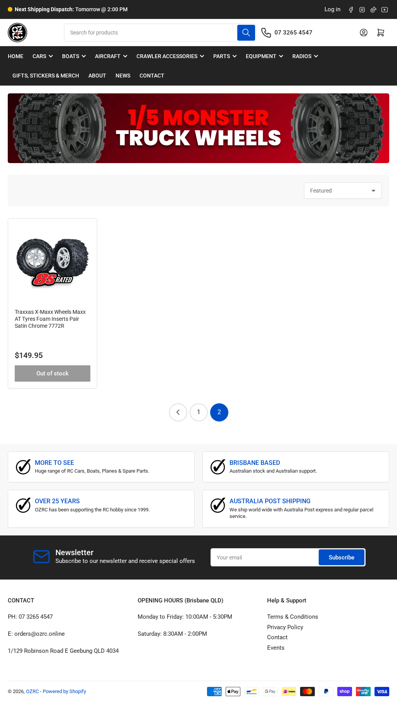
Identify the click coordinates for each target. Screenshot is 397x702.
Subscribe (341, 557)
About (97, 75)
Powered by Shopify (64, 691)
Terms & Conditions (292, 616)
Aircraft (108, 56)
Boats (70, 56)
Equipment (261, 56)
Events (276, 647)
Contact (152, 75)
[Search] (246, 32)
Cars (39, 56)
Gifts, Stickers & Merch (45, 75)
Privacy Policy (285, 627)
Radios (301, 56)
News (123, 75)
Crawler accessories (166, 56)
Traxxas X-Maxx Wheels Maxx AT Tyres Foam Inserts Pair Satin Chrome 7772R (50, 319)
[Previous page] (178, 412)
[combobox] (160, 33)
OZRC (32, 691)
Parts (221, 56)
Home (15, 56)
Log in (332, 9)
